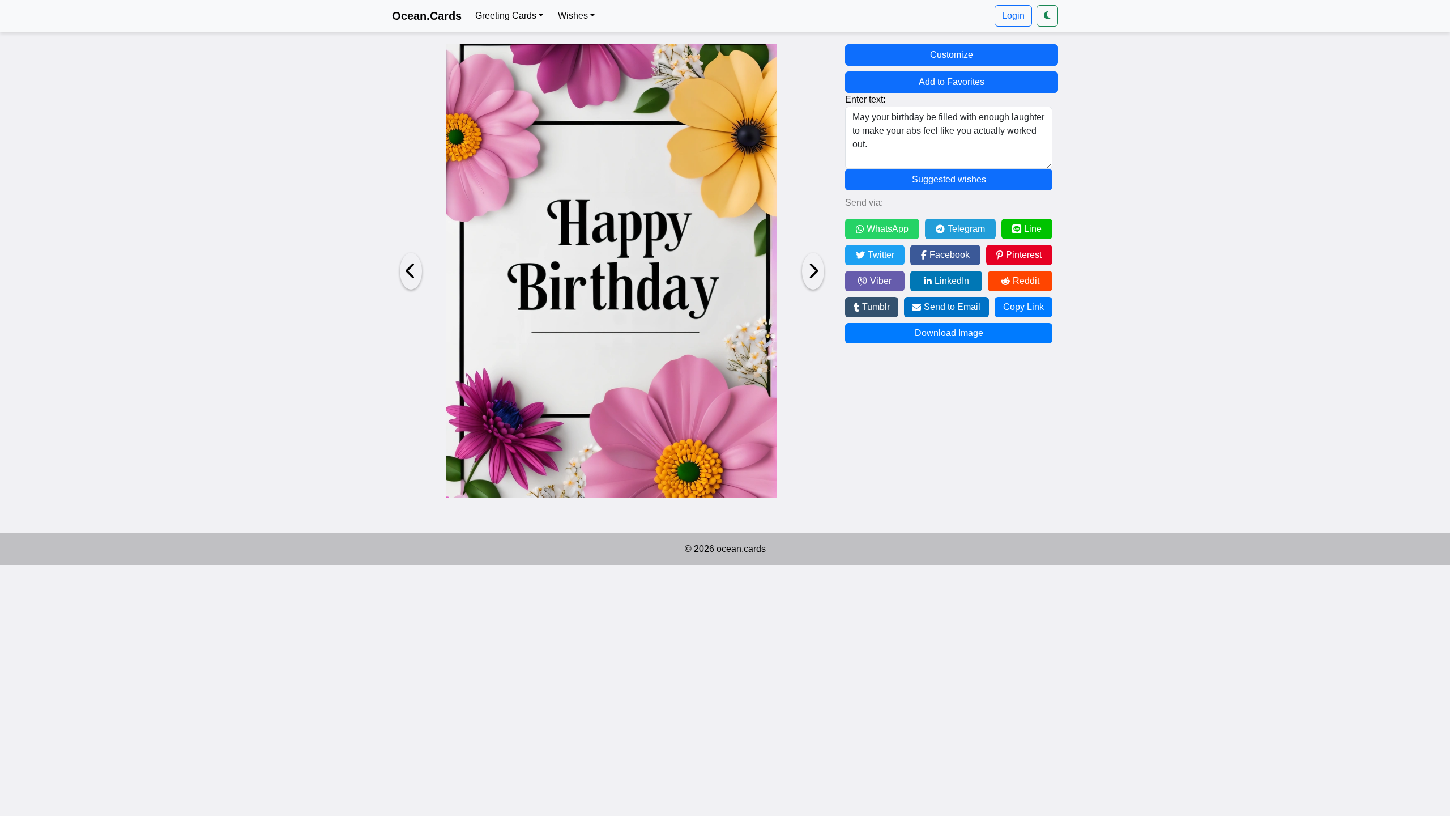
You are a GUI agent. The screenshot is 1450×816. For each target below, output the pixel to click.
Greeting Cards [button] (505, 15)
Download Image (949, 333)
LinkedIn (952, 281)
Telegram (966, 228)
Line (1033, 228)
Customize (951, 55)
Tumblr (876, 307)
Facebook (949, 255)
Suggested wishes (949, 179)
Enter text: (865, 99)
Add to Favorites (951, 82)
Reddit (1026, 281)
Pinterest (1024, 255)
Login (1013, 15)
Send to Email (952, 307)
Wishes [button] (573, 15)
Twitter (881, 255)
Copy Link (1023, 307)
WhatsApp (888, 228)
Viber (881, 281)
